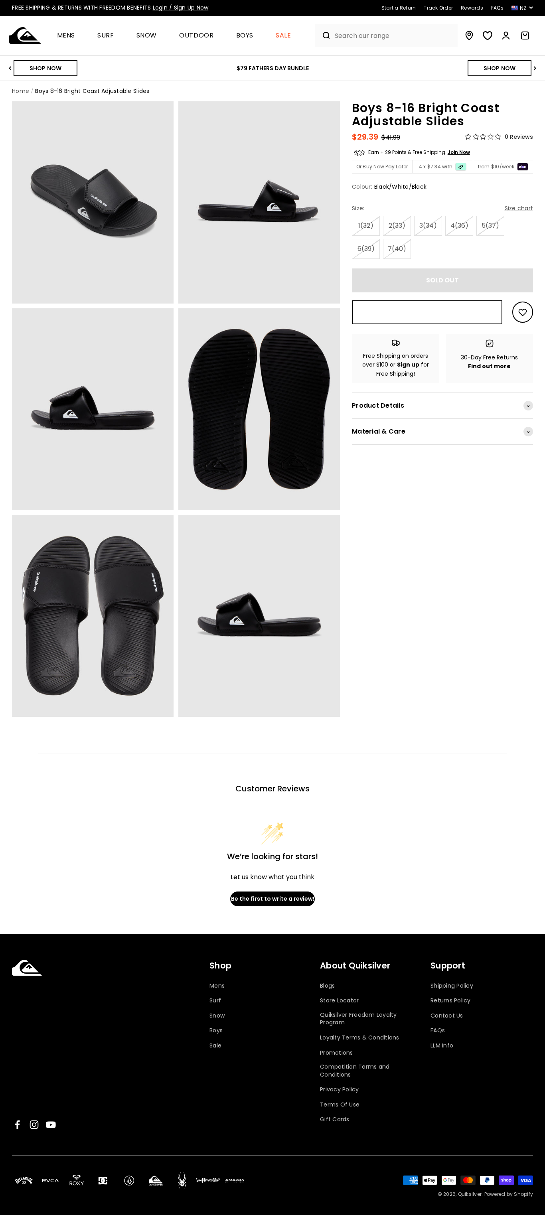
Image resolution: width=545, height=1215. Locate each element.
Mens (66, 36)
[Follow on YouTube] (50, 1124)
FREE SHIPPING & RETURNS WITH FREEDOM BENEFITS (110, 8)
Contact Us (446, 1016)
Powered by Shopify (508, 1194)
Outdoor (196, 36)
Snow (146, 36)
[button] (69, 36)
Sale (283, 36)
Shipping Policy (451, 986)
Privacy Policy (339, 1089)
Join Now (459, 152)
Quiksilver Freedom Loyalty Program (358, 1019)
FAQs (437, 1030)
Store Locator (339, 1000)
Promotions (336, 1053)
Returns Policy (450, 1000)
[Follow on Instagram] (34, 1124)
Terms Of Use (339, 1104)
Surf (105, 36)
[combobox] (394, 36)
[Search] (323, 35)
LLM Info (441, 1045)
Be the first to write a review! (272, 899)
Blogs (327, 986)
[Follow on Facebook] (17, 1124)
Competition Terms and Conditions (354, 1071)
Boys (245, 36)
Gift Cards (335, 1119)
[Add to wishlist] (522, 312)
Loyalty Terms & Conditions (359, 1037)
